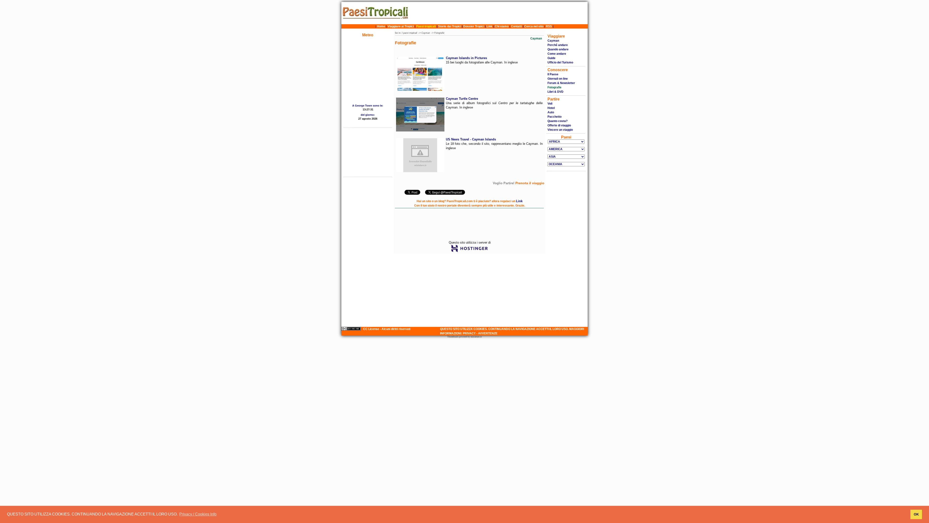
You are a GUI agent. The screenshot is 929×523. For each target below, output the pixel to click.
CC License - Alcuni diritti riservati (386, 329)
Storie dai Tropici (450, 26)
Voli (549, 103)
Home (381, 26)
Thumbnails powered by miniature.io (464, 337)
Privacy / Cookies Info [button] (198, 514)
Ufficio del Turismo (560, 62)
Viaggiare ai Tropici (401, 26)
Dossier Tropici (473, 26)
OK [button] (916, 514)
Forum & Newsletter (561, 83)
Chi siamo (502, 26)
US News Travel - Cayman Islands (471, 139)
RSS (549, 26)
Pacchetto (554, 116)
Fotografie (439, 33)
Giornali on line (557, 78)
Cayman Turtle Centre (462, 98)
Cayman (425, 33)
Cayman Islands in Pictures (466, 58)
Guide (551, 58)
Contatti (516, 26)
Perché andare (557, 45)
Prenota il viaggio (529, 183)
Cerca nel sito (533, 26)
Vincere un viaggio (560, 129)
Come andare (556, 53)
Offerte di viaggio (559, 125)
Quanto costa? (557, 121)
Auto (550, 112)
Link (489, 26)
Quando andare (558, 49)
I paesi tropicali (409, 33)
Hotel (551, 108)
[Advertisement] (499, 13)
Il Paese (552, 74)
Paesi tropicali (426, 26)
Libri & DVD (555, 91)
